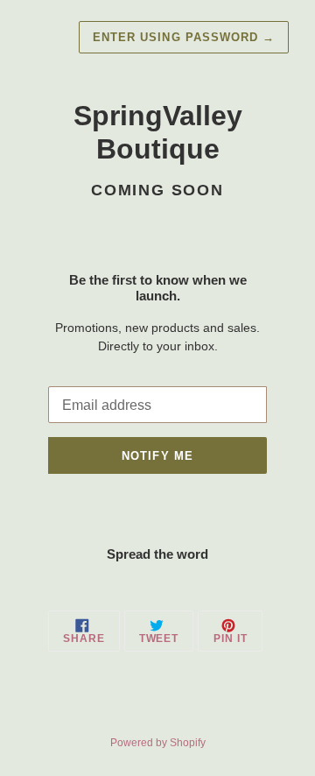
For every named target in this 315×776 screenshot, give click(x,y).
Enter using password (184, 37)
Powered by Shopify (158, 743)
